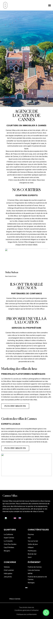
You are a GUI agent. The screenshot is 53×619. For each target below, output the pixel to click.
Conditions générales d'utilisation (27, 610)
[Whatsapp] (46, 612)
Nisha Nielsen (11, 272)
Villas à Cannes (11, 599)
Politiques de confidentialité (27, 614)
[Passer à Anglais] (14, 518)
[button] (49, 5)
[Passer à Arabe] (8, 518)
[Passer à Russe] (19, 518)
